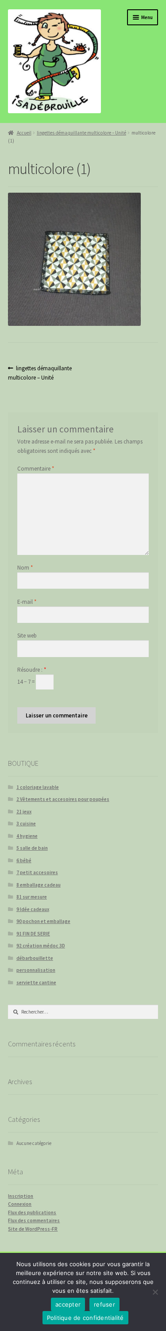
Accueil (24, 133)
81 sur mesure (31, 897)
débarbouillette (34, 958)
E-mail (26, 602)
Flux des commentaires (34, 1220)
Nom (25, 567)
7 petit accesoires (37, 872)
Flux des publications (32, 1212)
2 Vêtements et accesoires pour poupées (62, 799)
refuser (104, 1304)
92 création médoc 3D (40, 946)
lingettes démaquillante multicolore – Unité (81, 133)
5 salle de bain (32, 848)
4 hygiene (27, 836)
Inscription (20, 1196)
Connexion (19, 1204)
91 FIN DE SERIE (33, 934)
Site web (27, 635)
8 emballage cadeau (38, 885)
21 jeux (23, 811)
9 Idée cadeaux (32, 909)
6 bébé (23, 860)
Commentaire (35, 468)
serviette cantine (36, 982)
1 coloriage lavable (37, 787)
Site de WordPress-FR (33, 1229)
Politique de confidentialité (85, 1317)
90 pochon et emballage (43, 921)
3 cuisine (26, 823)
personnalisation (35, 970)
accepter (68, 1304)
